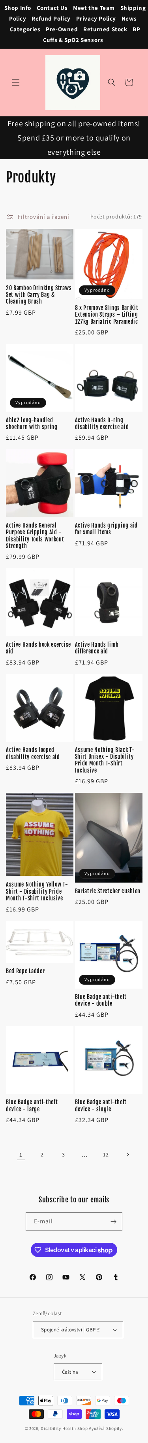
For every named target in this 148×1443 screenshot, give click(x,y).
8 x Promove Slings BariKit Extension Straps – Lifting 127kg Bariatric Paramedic (107, 314)
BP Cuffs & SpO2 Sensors (92, 34)
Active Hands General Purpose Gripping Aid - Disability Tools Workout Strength (35, 535)
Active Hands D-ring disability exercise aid (102, 423)
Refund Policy (51, 18)
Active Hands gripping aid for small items (106, 528)
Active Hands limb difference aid (97, 648)
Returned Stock (105, 29)
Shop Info (17, 7)
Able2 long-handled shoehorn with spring (32, 423)
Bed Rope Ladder (25, 971)
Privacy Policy (96, 18)
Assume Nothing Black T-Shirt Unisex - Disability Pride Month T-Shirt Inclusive (105, 760)
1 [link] (20, 1154)
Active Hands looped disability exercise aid (33, 753)
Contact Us (52, 7)
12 (106, 1154)
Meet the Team (94, 7)
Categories (25, 29)
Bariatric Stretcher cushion (108, 891)
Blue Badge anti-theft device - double (101, 1000)
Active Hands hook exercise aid (38, 648)
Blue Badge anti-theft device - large (32, 1105)
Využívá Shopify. (106, 1428)
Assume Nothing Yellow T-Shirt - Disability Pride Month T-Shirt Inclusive (37, 891)
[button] (15, 82)
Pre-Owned (62, 29)
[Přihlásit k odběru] (113, 1221)
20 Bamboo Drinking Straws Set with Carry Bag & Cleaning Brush (38, 295)
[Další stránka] (127, 1154)
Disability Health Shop (64, 1428)
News (129, 18)
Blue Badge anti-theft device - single (101, 1105)
